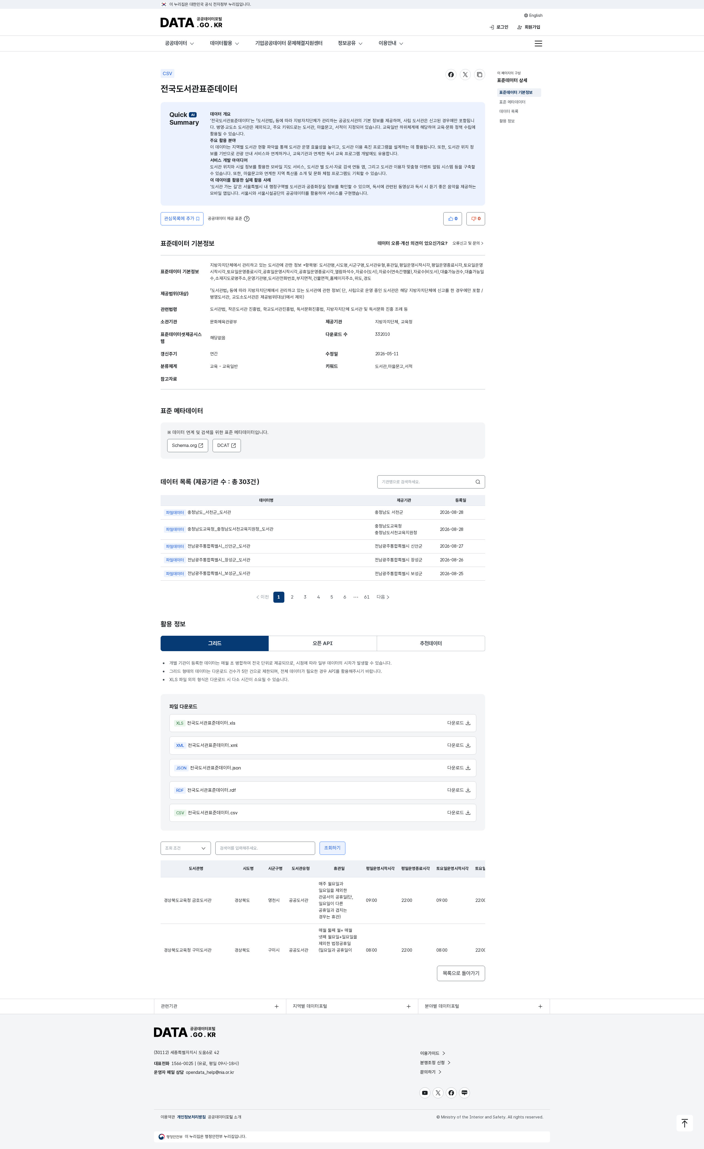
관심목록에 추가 (179, 218)
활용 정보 (507, 121)
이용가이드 (430, 1053)
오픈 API (323, 643)
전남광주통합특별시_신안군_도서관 (208, 546)
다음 (381, 597)
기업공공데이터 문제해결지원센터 (289, 43)
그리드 (218, 645)
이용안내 (387, 43)
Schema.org (184, 445)
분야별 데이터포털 (442, 1006)
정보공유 (347, 43)
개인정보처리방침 (191, 1117)
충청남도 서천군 (389, 512)
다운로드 (456, 723)
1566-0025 (182, 1063)
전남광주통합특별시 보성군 (398, 573)
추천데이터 (431, 643)
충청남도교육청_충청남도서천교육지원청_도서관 (219, 529)
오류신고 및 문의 (466, 243)
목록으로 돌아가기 (461, 973)
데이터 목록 (508, 111)
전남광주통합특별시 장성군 (398, 560)
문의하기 (428, 1072)
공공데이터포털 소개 (224, 1117)
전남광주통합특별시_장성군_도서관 (208, 560)
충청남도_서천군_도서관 (198, 512)
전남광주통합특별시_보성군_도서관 (208, 573)
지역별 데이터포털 (310, 1006)
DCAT (223, 445)
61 (367, 597)
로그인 (502, 27)
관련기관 (169, 1006)
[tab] (215, 643)
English (535, 15)
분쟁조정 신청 (433, 1062)
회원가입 (532, 27)
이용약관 (168, 1117)
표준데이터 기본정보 (516, 92)
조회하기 (332, 848)
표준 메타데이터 (512, 102)
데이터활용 (221, 43)
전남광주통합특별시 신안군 (398, 546)
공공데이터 (176, 43)
